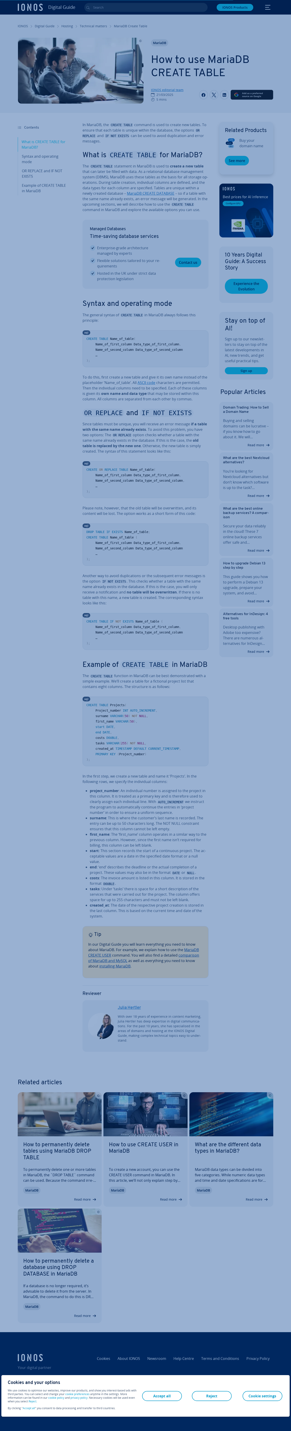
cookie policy (56, 1398)
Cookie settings (262, 1396)
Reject (32, 1401)
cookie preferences (77, 1394)
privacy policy (79, 1398)
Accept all (29, 1408)
